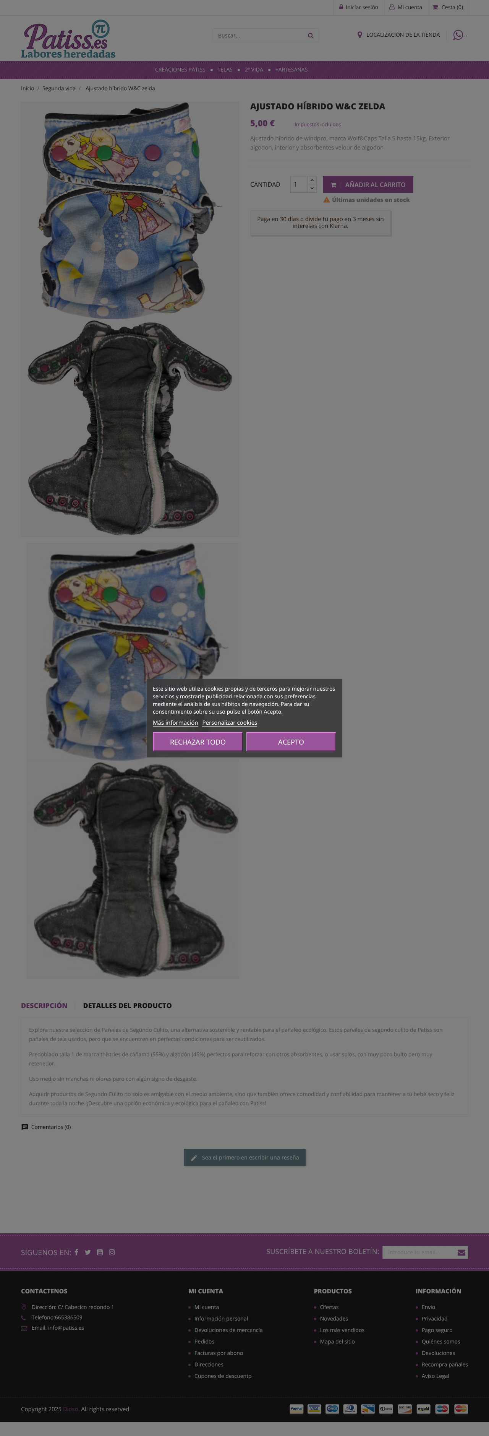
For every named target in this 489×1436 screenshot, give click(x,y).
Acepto (291, 741)
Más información (175, 722)
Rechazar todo (198, 741)
